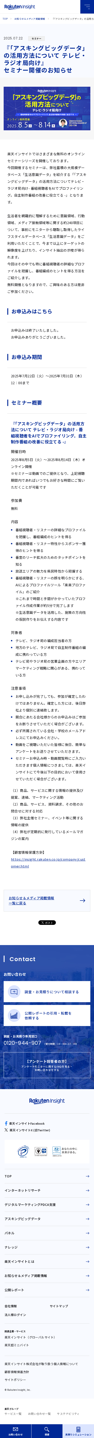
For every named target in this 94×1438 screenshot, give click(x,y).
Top (5, 18)
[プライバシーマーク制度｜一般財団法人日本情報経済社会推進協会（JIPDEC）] (23, 1151)
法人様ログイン (15, 1315)
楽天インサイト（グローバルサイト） (31, 1337)
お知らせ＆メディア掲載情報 (29, 18)
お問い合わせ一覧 (39, 1414)
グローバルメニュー (87, 7)
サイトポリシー (15, 1379)
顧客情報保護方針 (17, 1372)
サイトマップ (59, 1306)
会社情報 (11, 1306)
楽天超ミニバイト (17, 1345)
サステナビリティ (68, 1414)
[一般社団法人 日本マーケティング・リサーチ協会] (64, 1151)
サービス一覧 (13, 1414)
